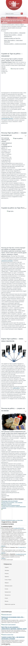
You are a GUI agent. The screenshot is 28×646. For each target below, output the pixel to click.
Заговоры (7, 570)
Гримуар (3, 17)
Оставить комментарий (7, 559)
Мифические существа (10, 604)
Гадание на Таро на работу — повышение (14, 32)
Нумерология (8, 592)
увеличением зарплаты (7, 118)
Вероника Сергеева (12, 17)
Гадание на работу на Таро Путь (12, 38)
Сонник (6, 589)
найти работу (16, 388)
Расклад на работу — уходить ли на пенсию (15, 43)
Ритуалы (7, 573)
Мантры (6, 601)
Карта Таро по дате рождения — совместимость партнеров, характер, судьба (14, 627)
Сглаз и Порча (8, 579)
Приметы (7, 576)
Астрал (6, 598)
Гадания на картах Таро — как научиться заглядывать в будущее (12, 637)
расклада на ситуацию (7, 260)
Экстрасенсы (8, 595)
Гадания (6, 567)
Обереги (7, 582)
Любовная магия (8, 585)
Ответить (3, 546)
